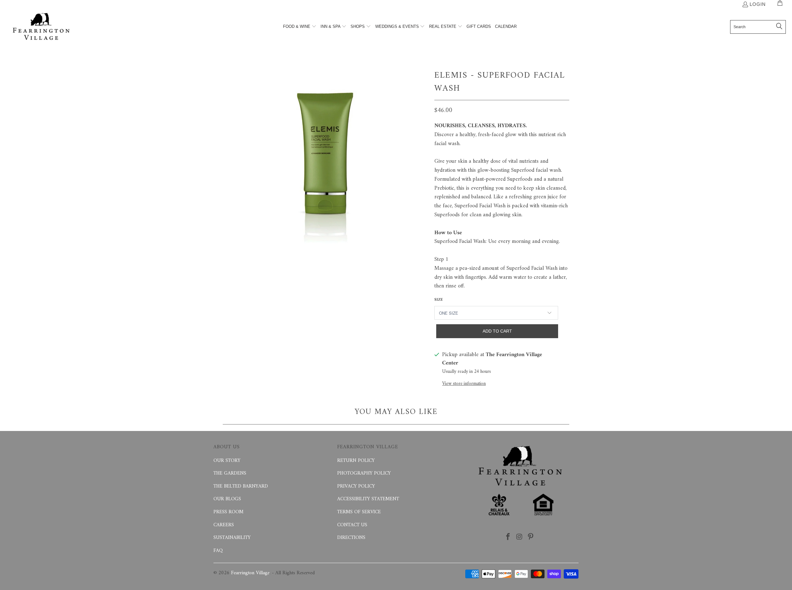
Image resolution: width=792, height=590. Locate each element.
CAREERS (223, 525)
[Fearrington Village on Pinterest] (531, 537)
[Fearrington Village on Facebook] (508, 537)
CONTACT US (352, 525)
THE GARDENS (229, 473)
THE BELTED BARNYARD (240, 486)
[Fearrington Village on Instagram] (519, 537)
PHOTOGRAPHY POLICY (364, 473)
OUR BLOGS (227, 499)
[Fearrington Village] (41, 27)
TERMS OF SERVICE (359, 512)
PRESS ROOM (228, 512)
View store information (464, 384)
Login (758, 4)
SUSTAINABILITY (232, 537)
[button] (299, 27)
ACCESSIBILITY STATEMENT (368, 499)
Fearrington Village (250, 573)
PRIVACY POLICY (356, 486)
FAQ (218, 550)
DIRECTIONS (351, 537)
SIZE (438, 299)
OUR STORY (226, 460)
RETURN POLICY (356, 460)
